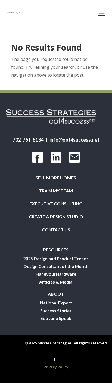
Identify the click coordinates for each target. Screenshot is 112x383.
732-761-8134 (28, 140)
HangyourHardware (56, 274)
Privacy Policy (55, 367)
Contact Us (56, 229)
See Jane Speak (56, 318)
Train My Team (56, 190)
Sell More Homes (56, 177)
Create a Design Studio (56, 216)
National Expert (56, 302)
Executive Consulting (55, 203)
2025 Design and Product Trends (56, 258)
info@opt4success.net (74, 140)
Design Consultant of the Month (56, 266)
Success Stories (56, 310)
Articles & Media (56, 281)
